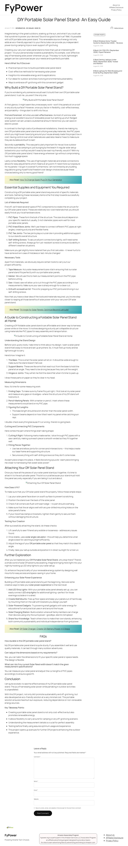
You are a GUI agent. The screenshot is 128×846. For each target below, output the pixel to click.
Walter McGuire (118, 28)
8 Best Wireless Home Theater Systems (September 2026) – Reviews (108, 42)
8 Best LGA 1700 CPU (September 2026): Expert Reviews (106, 51)
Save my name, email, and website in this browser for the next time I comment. (58, 808)
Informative (20, 28)
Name (36, 781)
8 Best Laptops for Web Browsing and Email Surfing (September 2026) (107, 72)
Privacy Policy (116, 10)
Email (36, 790)
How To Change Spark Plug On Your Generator (41, 179)
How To (37, 28)
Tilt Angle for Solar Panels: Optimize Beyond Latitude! (44, 309)
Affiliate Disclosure (116, 7)
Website (36, 799)
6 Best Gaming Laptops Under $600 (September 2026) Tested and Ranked (105, 61)
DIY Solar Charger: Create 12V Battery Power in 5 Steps (45, 628)
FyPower (24, 7)
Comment (37, 757)
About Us (116, 5)
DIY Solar (30, 28)
